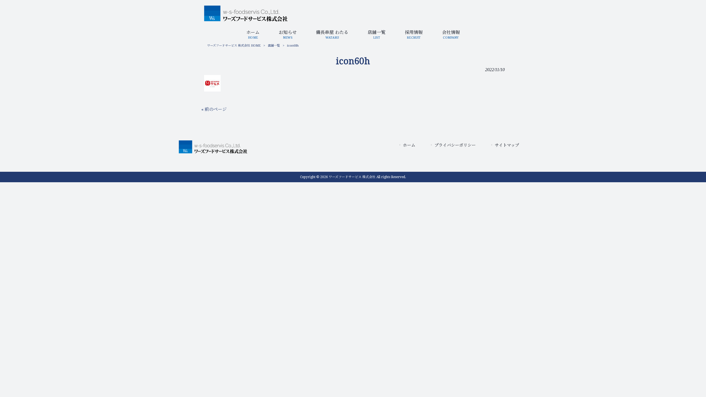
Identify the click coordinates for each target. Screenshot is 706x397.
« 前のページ (214, 109)
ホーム (409, 145)
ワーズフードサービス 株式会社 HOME (234, 45)
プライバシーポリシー (455, 145)
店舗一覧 (274, 45)
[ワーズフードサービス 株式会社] (245, 20)
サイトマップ (507, 145)
